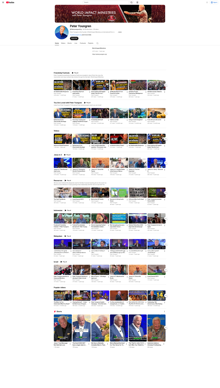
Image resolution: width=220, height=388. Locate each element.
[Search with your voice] (137, 2)
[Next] (166, 85)
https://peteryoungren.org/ (99, 54)
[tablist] (110, 43)
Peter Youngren (57, 93)
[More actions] (71, 92)
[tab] (57, 43)
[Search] (131, 2)
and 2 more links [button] (86, 34)
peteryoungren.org (76, 34)
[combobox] (106, 2)
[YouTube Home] (10, 2)
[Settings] (207, 2)
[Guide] (3, 2)
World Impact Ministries (99, 48)
